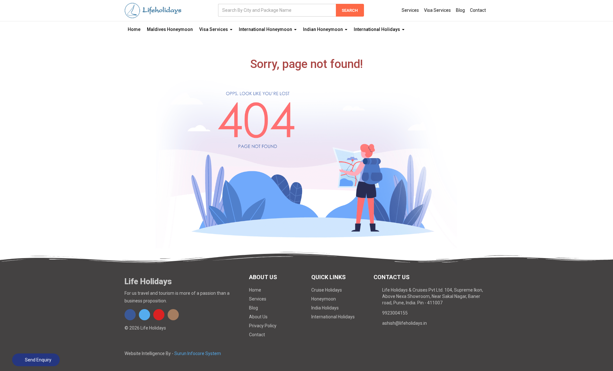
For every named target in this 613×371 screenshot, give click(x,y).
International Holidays (333, 316)
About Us (258, 316)
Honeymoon (323, 298)
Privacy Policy (262, 325)
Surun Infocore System (197, 353)
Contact (478, 10)
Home (134, 29)
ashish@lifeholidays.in (404, 323)
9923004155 (395, 312)
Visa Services (437, 10)
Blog (460, 10)
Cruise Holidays (326, 290)
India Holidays (325, 307)
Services (410, 10)
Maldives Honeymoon (170, 29)
